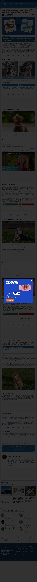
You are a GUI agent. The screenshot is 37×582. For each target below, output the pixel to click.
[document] (18, 291)
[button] (31, 280)
